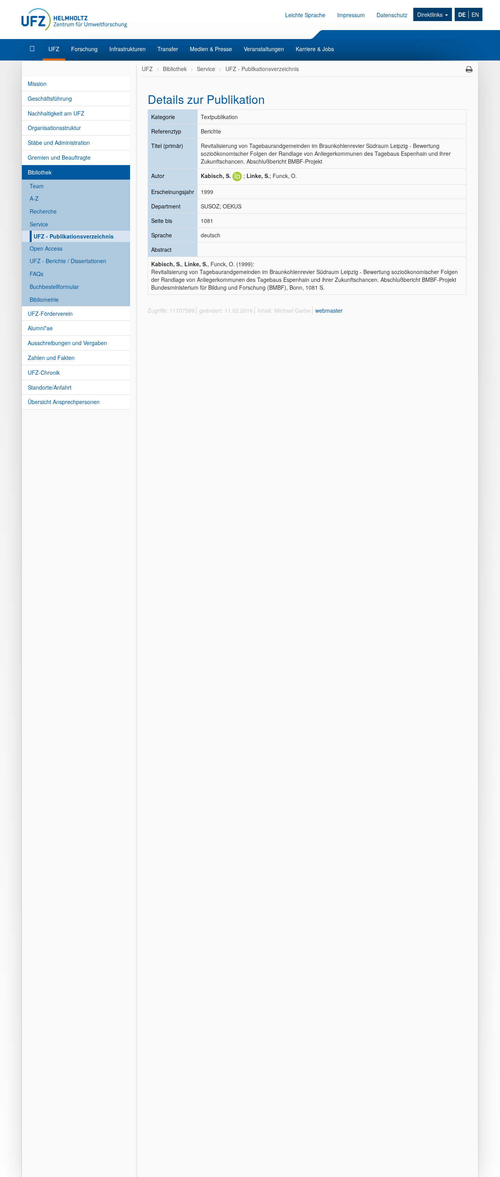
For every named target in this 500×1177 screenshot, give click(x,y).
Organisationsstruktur (54, 128)
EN (475, 14)
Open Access (46, 248)
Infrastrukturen (127, 49)
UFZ (53, 49)
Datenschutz (392, 15)
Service (39, 224)
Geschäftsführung (50, 98)
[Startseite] (33, 49)
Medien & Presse (211, 49)
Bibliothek (40, 172)
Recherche (43, 211)
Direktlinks (430, 14)
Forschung (84, 49)
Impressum (351, 15)
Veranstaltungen (264, 49)
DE (462, 14)
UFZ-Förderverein (50, 313)
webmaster (329, 310)
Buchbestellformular (54, 286)
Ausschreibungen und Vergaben (67, 343)
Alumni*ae (40, 328)
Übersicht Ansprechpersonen (64, 402)
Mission (37, 83)
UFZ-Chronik (44, 372)
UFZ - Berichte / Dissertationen (68, 261)
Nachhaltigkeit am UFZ (56, 113)
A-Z (34, 198)
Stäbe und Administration (59, 142)
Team (37, 186)
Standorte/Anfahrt (49, 387)
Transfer (167, 49)
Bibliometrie (44, 299)
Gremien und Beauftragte (59, 157)
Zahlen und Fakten (51, 357)
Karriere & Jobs (315, 49)
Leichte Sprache (305, 15)
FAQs (36, 274)
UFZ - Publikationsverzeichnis (74, 236)
